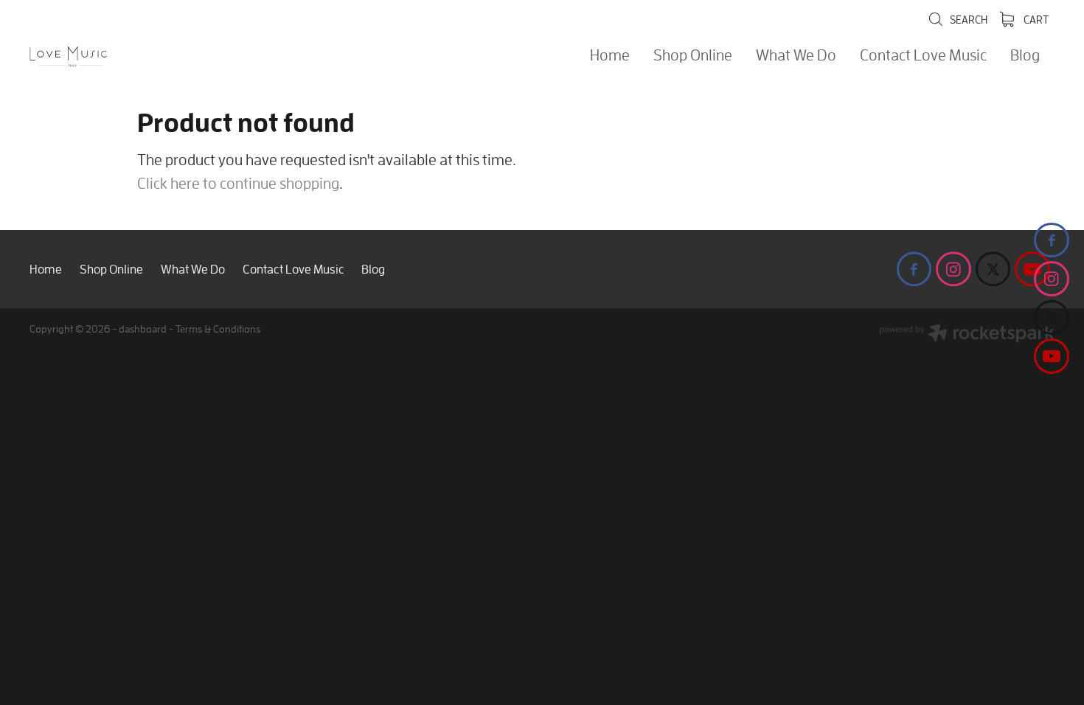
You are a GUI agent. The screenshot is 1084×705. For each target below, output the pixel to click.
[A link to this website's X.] (1051, 318)
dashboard (143, 328)
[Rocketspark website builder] (967, 335)
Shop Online (692, 54)
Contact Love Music (923, 54)
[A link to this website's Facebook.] (1051, 240)
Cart (1035, 19)
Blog (1025, 54)
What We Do (796, 54)
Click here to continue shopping (238, 183)
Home (610, 54)
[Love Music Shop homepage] (131, 57)
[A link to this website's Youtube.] (1051, 356)
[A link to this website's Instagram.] (1051, 278)
